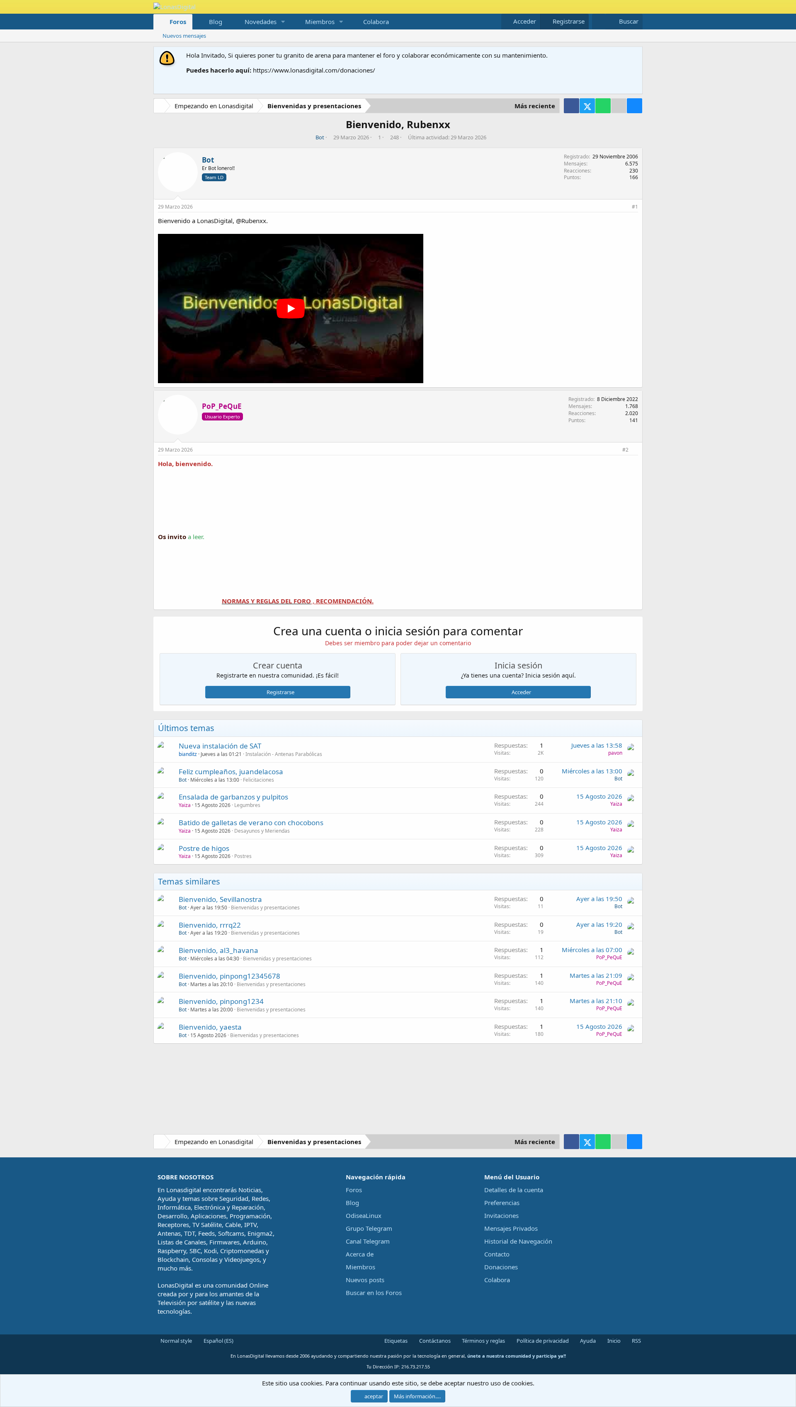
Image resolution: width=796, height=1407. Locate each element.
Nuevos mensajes (184, 35)
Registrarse (280, 692)
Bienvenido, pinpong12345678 (229, 976)
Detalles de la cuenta (513, 1190)
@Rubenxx (251, 220)
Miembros (320, 21)
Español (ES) (217, 1340)
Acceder (521, 692)
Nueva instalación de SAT (220, 746)
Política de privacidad (542, 1340)
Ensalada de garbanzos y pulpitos (233, 797)
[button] (283, 21)
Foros (178, 21)
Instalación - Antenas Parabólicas (283, 754)
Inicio (613, 1340)
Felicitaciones (258, 779)
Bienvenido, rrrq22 (210, 925)
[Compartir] (624, 207)
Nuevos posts (365, 1280)
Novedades (261, 21)
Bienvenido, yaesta (210, 1027)
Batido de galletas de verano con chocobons (251, 822)
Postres (243, 856)
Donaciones (501, 1267)
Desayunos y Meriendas (262, 830)
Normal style (175, 1340)
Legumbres (247, 805)
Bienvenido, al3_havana (218, 950)
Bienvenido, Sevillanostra (220, 899)
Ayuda (587, 1340)
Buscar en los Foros (374, 1292)
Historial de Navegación (518, 1241)
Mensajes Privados (511, 1228)
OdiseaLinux (363, 1215)
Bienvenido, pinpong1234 (221, 1001)
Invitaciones (501, 1215)
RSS (636, 1340)
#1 (635, 206)
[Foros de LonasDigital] (160, 107)
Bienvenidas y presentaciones (265, 907)
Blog (215, 21)
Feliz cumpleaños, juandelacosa (231, 771)
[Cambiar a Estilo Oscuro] (598, 21)
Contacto (497, 1254)
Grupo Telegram (369, 1228)
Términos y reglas (483, 1340)
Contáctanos (434, 1340)
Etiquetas (395, 1340)
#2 (625, 449)
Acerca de (360, 1254)
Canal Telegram (368, 1241)
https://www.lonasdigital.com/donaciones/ (314, 70)
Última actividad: (447, 137)
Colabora (376, 21)
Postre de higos (204, 848)
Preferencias (501, 1202)
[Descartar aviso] (634, 55)
